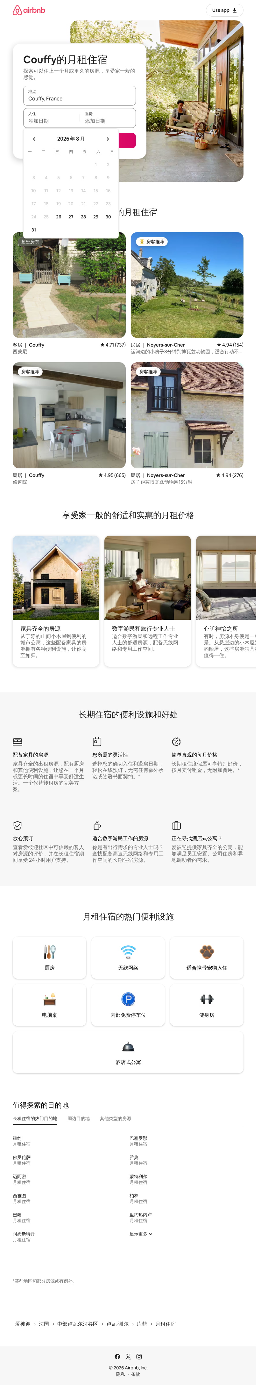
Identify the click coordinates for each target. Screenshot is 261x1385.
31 (34, 230)
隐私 (120, 1374)
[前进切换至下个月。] (107, 139)
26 (58, 217)
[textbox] (51, 121)
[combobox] (79, 98)
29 (95, 217)
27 (71, 217)
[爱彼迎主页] (29, 10)
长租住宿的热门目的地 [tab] (35, 1118)
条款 (135, 1374)
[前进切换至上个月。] (34, 139)
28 (83, 217)
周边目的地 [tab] (78, 1118)
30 (108, 217)
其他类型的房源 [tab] (115, 1118)
